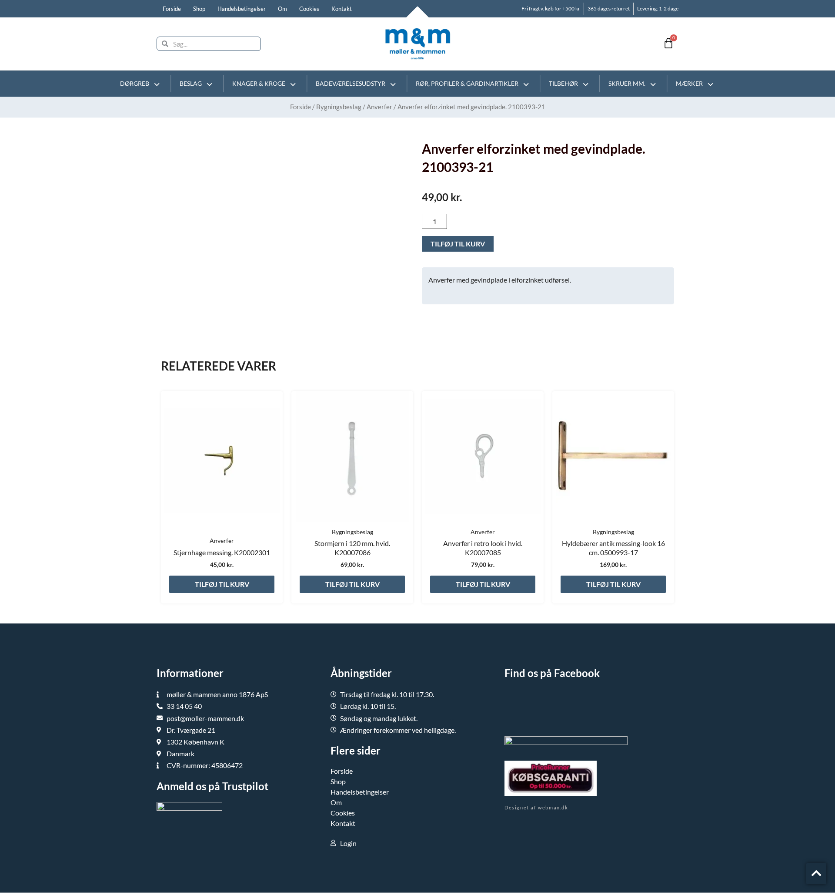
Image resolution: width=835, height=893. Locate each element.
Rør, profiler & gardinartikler (467, 83)
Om (282, 8)
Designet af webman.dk (536, 807)
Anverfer (379, 107)
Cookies (309, 8)
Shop (199, 8)
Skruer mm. (626, 83)
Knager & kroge (258, 83)
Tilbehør (563, 83)
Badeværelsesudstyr (350, 83)
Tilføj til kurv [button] (222, 584)
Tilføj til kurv (458, 243)
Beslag (191, 83)
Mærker (689, 83)
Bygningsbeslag (338, 107)
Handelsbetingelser (241, 8)
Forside (172, 8)
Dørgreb (134, 83)
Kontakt (341, 8)
